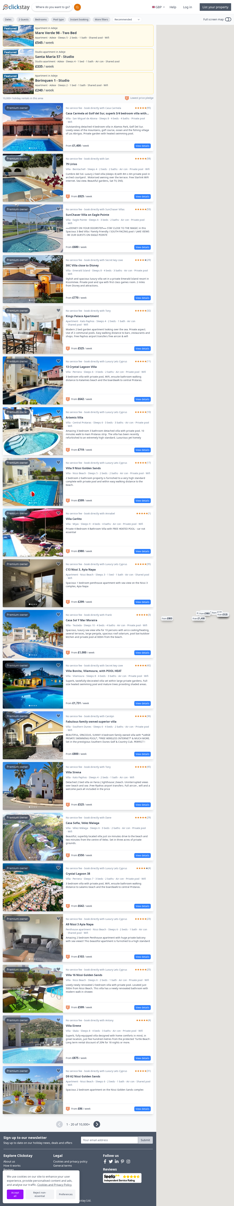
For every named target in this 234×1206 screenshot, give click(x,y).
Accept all (15, 1194)
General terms (62, 1165)
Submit (145, 1140)
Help (173, 7)
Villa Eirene (73, 1026)
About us (9, 1161)
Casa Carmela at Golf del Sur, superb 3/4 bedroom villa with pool (106, 113)
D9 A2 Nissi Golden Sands (83, 1076)
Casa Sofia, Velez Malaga (82, 823)
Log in (187, 7)
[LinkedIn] (117, 1161)
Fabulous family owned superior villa (91, 721)
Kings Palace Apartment (82, 316)
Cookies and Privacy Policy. (54, 1185)
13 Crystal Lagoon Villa (81, 367)
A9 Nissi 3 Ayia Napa (80, 924)
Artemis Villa (74, 417)
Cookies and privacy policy (70, 1161)
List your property (215, 7)
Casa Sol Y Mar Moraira (81, 620)
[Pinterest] (122, 1161)
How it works (12, 1165)
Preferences (66, 1194)
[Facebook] (105, 1161)
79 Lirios (71, 164)
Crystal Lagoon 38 (78, 874)
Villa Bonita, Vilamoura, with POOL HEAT (93, 671)
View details (142, 145)
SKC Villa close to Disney (82, 265)
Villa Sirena (73, 772)
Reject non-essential (39, 1194)
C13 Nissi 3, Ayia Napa (81, 569)
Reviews (8, 1170)
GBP (159, 7)
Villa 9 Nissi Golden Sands (83, 468)
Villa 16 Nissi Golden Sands (84, 975)
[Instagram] (128, 1161)
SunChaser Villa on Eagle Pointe (87, 215)
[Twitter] (111, 1161)
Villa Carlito (74, 519)
